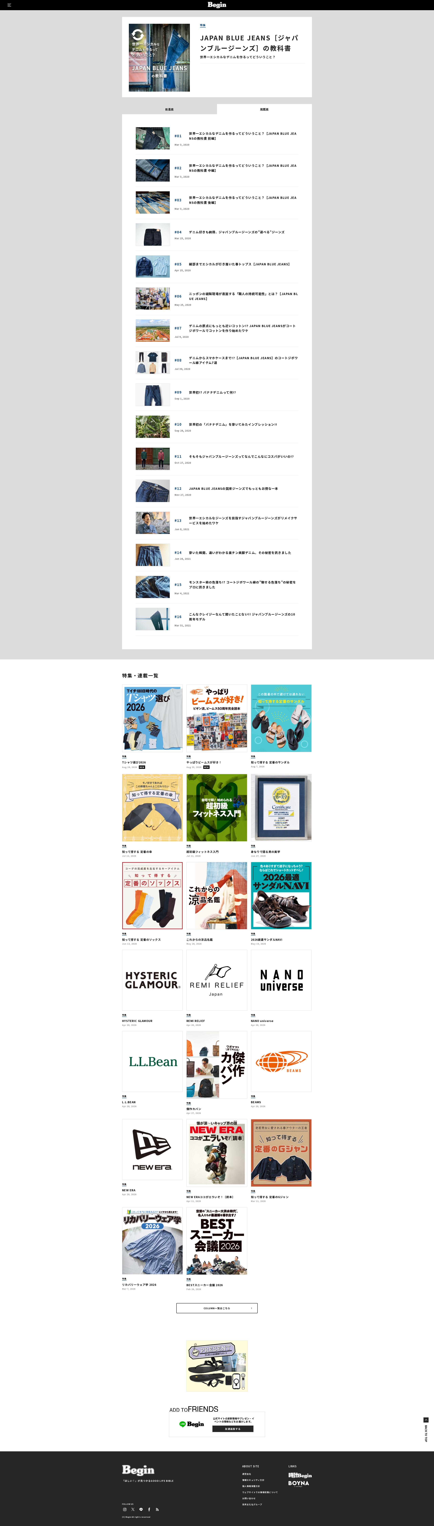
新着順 (169, 109)
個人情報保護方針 (251, 1486)
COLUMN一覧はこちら (217, 1308)
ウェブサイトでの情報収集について (260, 1492)
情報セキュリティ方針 (253, 1479)
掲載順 (264, 109)
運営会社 (246, 1473)
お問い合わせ (249, 1498)
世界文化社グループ (252, 1504)
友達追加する (233, 1428)
